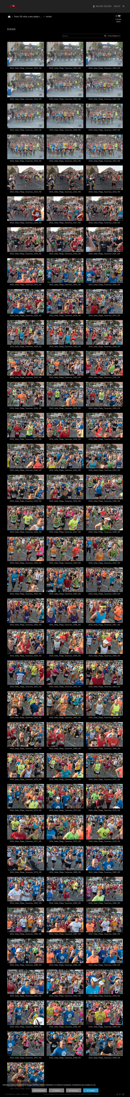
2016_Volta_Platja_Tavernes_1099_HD (104, 1058)
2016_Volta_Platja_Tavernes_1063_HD (104, 687)
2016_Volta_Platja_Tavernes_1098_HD (65, 1058)
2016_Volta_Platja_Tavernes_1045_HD (104, 501)
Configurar (56, 1090)
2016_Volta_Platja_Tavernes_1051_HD (104, 563)
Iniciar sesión (103, 6)
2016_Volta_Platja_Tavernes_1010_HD (25, 161)
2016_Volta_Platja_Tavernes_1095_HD (65, 1027)
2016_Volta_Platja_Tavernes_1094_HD (25, 1027)
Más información (39, 1090)
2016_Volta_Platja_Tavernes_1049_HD (25, 563)
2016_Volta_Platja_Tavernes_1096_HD (104, 1027)
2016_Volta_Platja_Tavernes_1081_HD (25, 903)
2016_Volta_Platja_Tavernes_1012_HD (65, 161)
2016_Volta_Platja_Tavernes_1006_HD (25, 130)
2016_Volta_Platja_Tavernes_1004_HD (25, 99)
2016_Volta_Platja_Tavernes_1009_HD (104, 130)
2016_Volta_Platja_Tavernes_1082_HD (104, 872)
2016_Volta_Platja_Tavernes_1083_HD (65, 903)
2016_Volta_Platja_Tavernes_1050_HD (65, 563)
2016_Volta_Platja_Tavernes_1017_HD (65, 223)
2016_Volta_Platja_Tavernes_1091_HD (25, 996)
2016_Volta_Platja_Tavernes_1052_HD (25, 594)
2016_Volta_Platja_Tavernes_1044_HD (65, 501)
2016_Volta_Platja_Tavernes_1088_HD (25, 965)
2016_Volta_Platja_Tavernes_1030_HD (104, 346)
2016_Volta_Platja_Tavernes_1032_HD (25, 377)
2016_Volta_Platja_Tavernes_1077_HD (25, 841)
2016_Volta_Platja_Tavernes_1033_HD (65, 377)
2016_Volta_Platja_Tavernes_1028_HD (25, 346)
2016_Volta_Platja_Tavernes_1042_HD (104, 470)
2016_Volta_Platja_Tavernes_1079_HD (25, 872)
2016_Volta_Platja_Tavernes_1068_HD (65, 749)
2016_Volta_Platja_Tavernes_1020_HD (65, 254)
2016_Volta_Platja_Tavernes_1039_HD (104, 439)
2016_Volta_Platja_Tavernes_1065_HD (65, 717)
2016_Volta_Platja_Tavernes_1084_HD (104, 903)
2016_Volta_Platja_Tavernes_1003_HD (104, 68)
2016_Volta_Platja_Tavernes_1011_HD (104, 161)
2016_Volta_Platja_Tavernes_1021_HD (104, 254)
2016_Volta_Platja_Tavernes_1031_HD (104, 377)
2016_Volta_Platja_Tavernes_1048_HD (104, 532)
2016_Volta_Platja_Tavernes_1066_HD (104, 717)
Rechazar (74, 1091)
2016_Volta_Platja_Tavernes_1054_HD (104, 594)
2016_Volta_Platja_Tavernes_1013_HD (25, 192)
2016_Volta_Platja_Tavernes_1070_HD (25, 779)
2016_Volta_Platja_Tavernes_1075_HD (104, 810)
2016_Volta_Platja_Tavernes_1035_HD (65, 408)
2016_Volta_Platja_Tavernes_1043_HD (25, 501)
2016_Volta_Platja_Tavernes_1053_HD (65, 594)
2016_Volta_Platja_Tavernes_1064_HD (25, 717)
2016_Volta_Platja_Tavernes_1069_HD (104, 749)
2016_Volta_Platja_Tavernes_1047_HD (65, 532)
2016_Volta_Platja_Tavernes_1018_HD (104, 223)
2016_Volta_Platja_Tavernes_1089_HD (65, 965)
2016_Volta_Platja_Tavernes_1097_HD (25, 1058)
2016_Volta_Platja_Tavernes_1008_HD (65, 130)
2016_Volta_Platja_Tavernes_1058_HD (25, 656)
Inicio (117, 6)
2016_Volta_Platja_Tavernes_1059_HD (65, 656)
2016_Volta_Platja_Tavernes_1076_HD (65, 841)
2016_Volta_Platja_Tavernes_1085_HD (25, 934)
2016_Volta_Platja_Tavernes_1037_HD (25, 439)
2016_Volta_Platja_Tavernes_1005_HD (65, 99)
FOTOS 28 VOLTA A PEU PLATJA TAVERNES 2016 (28, 16)
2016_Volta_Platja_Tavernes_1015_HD (104, 192)
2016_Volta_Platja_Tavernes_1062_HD (65, 687)
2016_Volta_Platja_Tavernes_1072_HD (104, 779)
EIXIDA (49, 16)
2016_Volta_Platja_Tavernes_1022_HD (25, 285)
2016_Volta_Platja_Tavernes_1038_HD (65, 439)
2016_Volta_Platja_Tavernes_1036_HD (104, 408)
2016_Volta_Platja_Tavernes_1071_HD (65, 779)
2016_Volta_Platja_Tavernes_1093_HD (104, 996)
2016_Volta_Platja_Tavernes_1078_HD (104, 841)
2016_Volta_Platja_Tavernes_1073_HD (25, 810)
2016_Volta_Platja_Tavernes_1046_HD (25, 532)
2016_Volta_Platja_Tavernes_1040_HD (25, 470)
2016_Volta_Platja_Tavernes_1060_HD (104, 656)
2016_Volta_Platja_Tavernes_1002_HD (25, 68)
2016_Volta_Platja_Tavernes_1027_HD (104, 315)
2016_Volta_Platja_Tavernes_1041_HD (65, 470)
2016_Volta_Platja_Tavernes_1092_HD (65, 996)
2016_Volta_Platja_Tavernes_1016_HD (25, 223)
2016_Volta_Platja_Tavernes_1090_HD (104, 965)
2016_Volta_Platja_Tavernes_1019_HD (25, 254)
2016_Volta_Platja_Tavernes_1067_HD (25, 749)
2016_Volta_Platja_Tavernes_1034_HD (25, 408)
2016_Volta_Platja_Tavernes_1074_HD (65, 810)
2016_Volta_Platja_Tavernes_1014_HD (65, 192)
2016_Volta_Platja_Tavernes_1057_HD (104, 625)
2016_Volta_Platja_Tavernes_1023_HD (65, 285)
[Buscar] (105, 36)
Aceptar (91, 1091)
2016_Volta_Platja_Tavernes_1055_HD (25, 625)
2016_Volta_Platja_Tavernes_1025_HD (25, 315)
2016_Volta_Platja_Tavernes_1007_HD (104, 99)
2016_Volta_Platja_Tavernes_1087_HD (65, 934)
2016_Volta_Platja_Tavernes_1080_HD (65, 872)
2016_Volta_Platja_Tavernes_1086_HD (104, 934)
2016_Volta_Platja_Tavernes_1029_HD (65, 346)
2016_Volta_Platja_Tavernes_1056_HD (65, 625)
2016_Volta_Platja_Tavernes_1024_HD (104, 285)
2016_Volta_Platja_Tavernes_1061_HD (25, 687)
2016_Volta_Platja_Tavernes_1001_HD (65, 68)
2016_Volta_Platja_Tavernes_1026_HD (65, 315)
